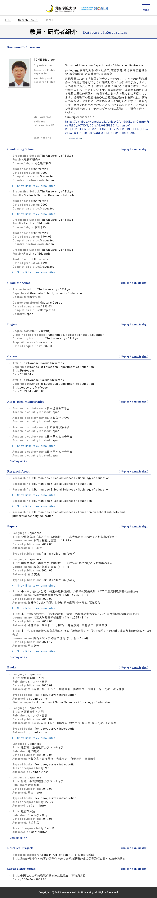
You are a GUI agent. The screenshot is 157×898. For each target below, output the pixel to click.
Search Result (28, 20)
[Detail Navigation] (145, 8)
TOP (8, 20)
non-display (139, 149)
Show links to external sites (36, 185)
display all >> (19, 461)
